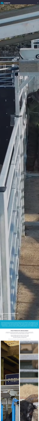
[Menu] (37, 3)
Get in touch (5, 318)
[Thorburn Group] (5, 3)
